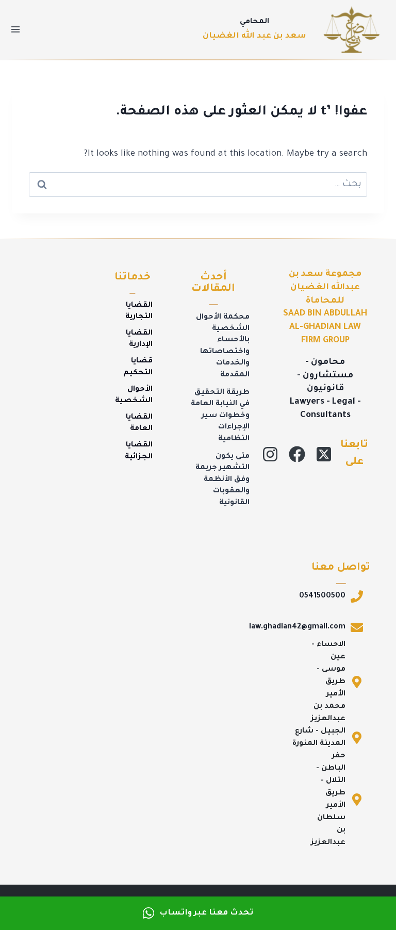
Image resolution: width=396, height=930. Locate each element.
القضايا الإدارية (139, 339)
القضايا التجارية (139, 311)
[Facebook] (297, 454)
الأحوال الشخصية (134, 395)
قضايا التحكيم (138, 367)
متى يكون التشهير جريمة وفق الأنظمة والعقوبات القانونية (222, 480)
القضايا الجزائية (139, 451)
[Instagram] (270, 454)
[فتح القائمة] (15, 30)
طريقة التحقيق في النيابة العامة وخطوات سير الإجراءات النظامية (220, 416)
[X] (324, 454)
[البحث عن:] (198, 185)
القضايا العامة (139, 423)
